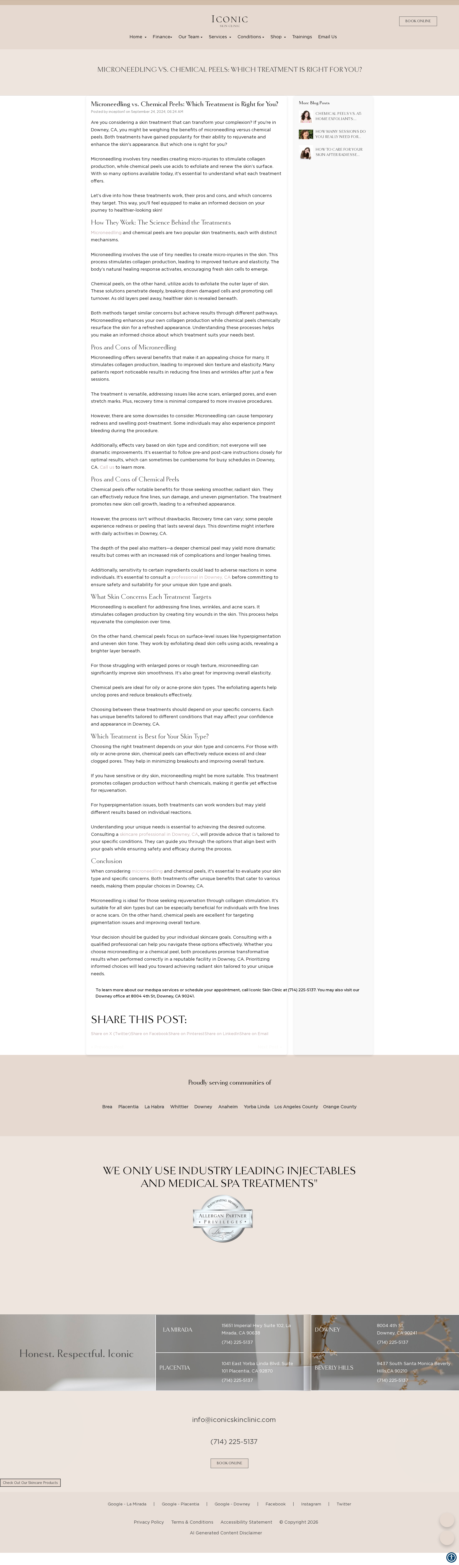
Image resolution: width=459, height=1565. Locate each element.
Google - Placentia (180, 1492)
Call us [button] (107, 467)
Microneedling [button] (106, 232)
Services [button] (219, 36)
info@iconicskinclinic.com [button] (234, 1408)
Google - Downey (232, 1492)
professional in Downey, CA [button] (201, 577)
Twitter (344, 1492)
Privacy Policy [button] (149, 1510)
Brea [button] (107, 1106)
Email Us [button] (327, 36)
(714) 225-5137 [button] (237, 1330)
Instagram (311, 1492)
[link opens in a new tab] (25, 21)
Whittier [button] (179, 1106)
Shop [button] (277, 36)
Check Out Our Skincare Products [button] (30, 1483)
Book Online (418, 21)
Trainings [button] (302, 36)
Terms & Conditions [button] (192, 1510)
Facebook (276, 1492)
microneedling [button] (147, 871)
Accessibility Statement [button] (246, 1510)
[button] (229, 21)
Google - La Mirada (127, 1492)
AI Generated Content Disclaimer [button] (226, 1521)
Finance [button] (161, 36)
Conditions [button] (249, 36)
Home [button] (137, 36)
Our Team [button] (189, 36)
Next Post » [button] (270, 1046)
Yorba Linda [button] (257, 1106)
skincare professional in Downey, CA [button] (159, 834)
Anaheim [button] (228, 1106)
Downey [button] (203, 1106)
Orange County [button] (340, 1106)
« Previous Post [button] (107, 1046)
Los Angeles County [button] (296, 1106)
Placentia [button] (128, 1106)
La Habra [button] (154, 1106)
